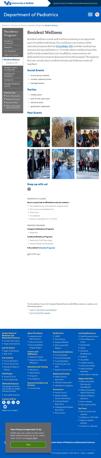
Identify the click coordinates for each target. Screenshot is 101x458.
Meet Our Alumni (11, 55)
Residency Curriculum (8, 42)
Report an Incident (10, 410)
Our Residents (10, 51)
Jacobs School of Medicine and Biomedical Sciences (75, 3)
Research (8, 47)
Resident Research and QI (12, 85)
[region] (28, 438)
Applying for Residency (9, 75)
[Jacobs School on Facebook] (4, 402)
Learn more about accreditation (43, 310)
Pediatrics (5, 25)
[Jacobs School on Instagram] (8, 402)
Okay (28, 444)
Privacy (83, 453)
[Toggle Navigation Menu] (93, 14)
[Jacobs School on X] (13, 402)
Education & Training (18, 25)
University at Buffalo (61, 453)
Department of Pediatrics (31, 14)
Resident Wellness (12, 59)
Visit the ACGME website (40, 313)
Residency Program (36, 25)
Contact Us (8, 80)
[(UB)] (27, 3)
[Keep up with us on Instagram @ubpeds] (29, 189)
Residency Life (11, 63)
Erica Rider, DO (64, 46)
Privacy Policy (31, 438)
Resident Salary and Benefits (10, 69)
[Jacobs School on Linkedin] (18, 402)
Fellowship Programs (46, 247)
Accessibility (90, 453)
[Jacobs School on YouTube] (5, 407)
